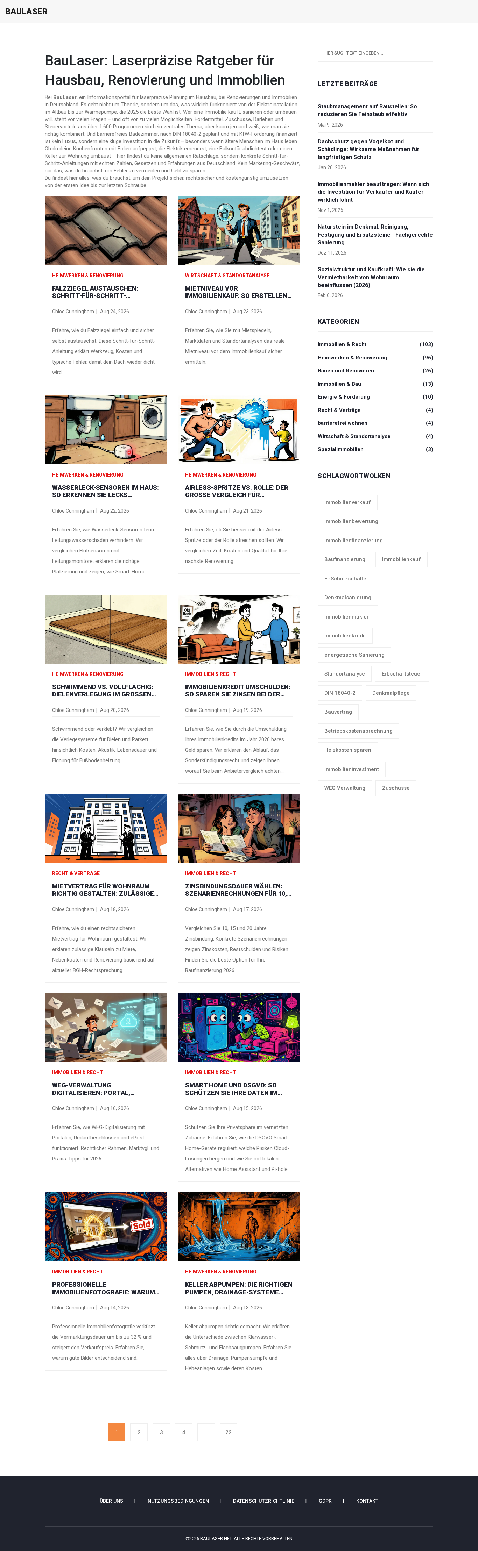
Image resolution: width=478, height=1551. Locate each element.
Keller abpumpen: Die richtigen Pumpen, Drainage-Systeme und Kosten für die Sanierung (239, 1288)
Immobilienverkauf (347, 502)
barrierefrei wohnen (375, 423)
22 (228, 1432)
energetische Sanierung (354, 655)
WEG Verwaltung (344, 788)
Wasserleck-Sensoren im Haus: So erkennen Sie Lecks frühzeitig (105, 491)
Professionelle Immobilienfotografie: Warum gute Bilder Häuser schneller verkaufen (104, 1288)
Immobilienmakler (346, 617)
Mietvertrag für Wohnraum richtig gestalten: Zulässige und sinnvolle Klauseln (103, 890)
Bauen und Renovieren (375, 370)
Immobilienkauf (401, 559)
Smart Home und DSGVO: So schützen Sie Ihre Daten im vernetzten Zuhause (231, 1088)
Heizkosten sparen (347, 750)
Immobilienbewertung (351, 521)
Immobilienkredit (345, 635)
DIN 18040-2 (340, 693)
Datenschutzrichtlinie (263, 1501)
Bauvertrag (338, 712)
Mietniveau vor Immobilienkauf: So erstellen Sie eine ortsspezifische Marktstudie (236, 292)
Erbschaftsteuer (402, 674)
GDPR (325, 1501)
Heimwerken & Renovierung (88, 275)
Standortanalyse (344, 674)
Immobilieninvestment (351, 769)
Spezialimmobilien (375, 449)
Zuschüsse (396, 788)
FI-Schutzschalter (346, 579)
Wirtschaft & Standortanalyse (227, 275)
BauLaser (26, 11)
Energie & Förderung (375, 397)
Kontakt (367, 1501)
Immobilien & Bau (375, 384)
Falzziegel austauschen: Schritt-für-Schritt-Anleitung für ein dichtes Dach (106, 292)
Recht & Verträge (76, 873)
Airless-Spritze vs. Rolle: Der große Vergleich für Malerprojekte (236, 491)
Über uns (112, 1501)
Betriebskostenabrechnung (358, 731)
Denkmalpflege (391, 693)
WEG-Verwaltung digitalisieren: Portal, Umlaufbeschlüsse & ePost (99, 1088)
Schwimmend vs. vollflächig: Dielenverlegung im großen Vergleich (102, 690)
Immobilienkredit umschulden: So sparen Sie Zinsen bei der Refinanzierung (237, 690)
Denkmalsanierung (347, 597)
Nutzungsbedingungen (178, 1501)
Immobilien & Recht (210, 674)
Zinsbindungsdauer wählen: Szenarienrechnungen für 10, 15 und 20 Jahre (236, 890)
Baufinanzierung (344, 559)
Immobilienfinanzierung (353, 540)
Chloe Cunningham (73, 311)
